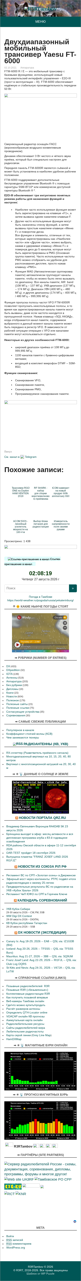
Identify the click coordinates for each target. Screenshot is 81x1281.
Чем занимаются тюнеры (22, 737)
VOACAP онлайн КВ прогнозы (25, 1016)
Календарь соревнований (42, 900)
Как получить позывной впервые (27, 997)
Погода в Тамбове (40, 596)
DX (8, 666)
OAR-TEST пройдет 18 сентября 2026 (30, 852)
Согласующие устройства (22, 711)
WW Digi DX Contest (19, 916)
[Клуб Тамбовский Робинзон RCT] (9, 1194)
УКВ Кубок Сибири (18, 909)
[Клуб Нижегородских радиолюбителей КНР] (21, 1194)
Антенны (11, 677)
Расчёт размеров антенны (23, 1008)
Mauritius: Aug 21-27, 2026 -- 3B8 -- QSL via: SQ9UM (39, 956)
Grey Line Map (41, 1035)
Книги (10, 692)
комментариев (18, 1243)
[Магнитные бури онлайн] (40, 1071)
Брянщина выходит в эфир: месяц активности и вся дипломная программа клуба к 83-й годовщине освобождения (39, 838)
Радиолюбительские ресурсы (25, 1023)
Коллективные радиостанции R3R (28, 993)
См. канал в (11, 456)
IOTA (9, 674)
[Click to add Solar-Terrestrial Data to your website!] (40, 797)
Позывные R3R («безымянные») (27, 989)
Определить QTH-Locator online (26, 1012)
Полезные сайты (17, 704)
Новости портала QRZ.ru (42, 818)
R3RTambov (35, 1266)
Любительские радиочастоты (25, 1031)
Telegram (31, 456)
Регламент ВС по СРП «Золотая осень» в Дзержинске (41, 875)
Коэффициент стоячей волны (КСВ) (29, 733)
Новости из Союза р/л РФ (42, 866)
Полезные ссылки (17, 707)
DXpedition (13, 670)
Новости (11, 696)
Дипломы (12, 689)
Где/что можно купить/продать (25, 1005)
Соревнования (15, 715)
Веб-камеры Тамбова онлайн (25, 1001)
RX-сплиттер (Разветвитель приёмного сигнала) (37, 752)
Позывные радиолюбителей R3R (28, 986)
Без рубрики (14, 685)
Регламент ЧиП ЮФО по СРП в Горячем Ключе (36, 894)
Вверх (8, 451)
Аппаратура (27, 67)
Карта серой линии (18, 1035)
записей (14, 1240)
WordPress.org (15, 1247)
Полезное (12, 700)
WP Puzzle (47, 1273)
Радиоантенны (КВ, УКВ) (46, 744)
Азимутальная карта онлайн (24, 1020)
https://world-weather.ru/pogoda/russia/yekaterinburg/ (40, 600)
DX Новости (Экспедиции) (42, 932)
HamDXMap (13, 1039)
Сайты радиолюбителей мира (25, 1027)
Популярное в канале (20, 730)
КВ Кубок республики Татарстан (26, 923)
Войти (10, 1236)
